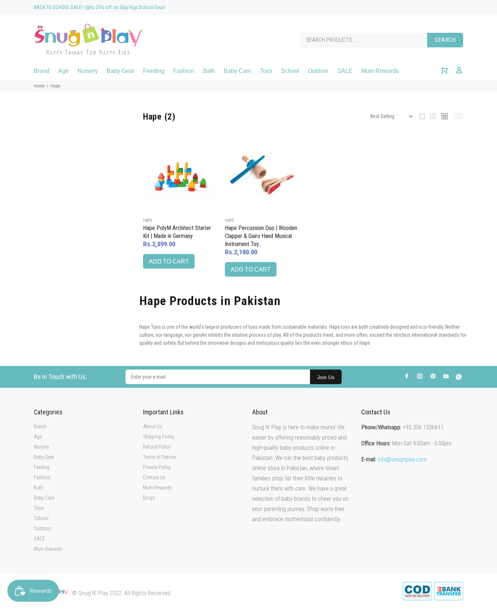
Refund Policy (157, 447)
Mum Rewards (48, 549)
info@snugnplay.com (402, 459)
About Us (152, 426)
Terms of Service (159, 457)
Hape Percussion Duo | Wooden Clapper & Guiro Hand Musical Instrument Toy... (261, 236)
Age (38, 437)
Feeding (41, 467)
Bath (38, 488)
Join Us (325, 377)
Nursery (41, 447)
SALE (39, 539)
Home (39, 86)
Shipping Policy (158, 437)
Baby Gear (44, 457)
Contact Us (154, 477)
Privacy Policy (157, 467)
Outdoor (42, 528)
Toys (39, 508)
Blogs (149, 498)
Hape (147, 220)
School (41, 518)
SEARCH (445, 39)
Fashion (42, 477)
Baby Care (44, 498)
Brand (40, 426)
